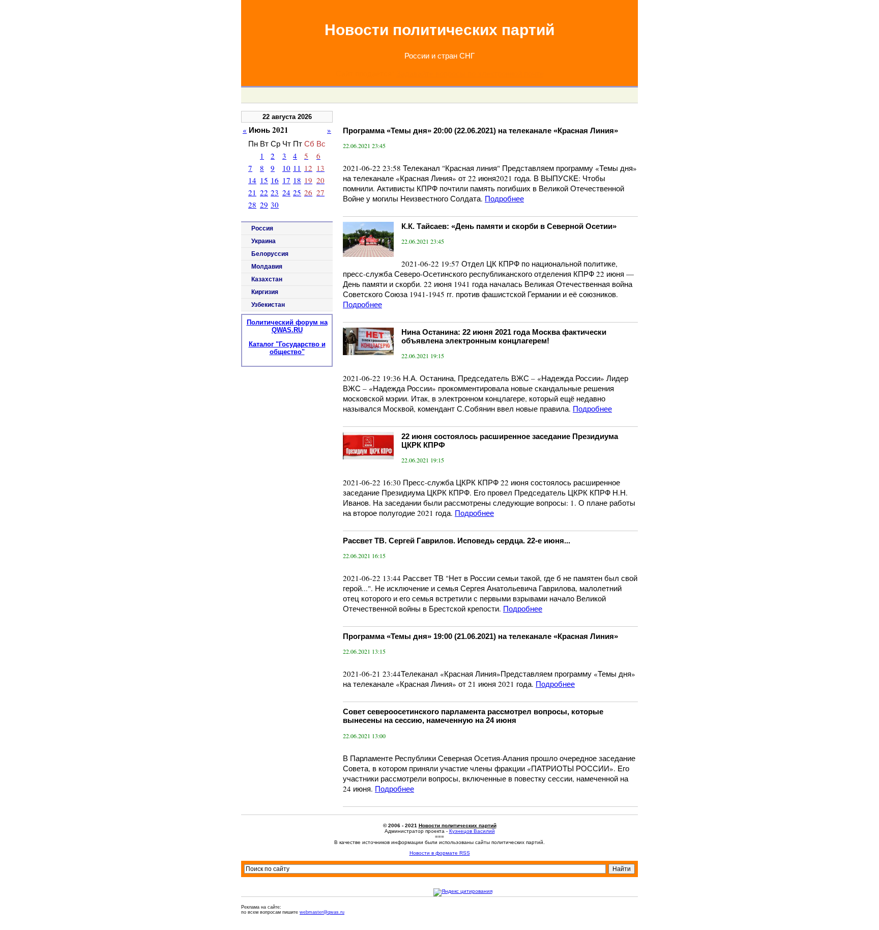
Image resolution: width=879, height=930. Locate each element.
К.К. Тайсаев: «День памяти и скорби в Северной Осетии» (509, 226)
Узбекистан (268, 304)
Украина (263, 241)
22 (264, 192)
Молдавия (266, 266)
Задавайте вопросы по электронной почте (470, 73)
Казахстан (266, 279)
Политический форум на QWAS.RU (287, 326)
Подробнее (504, 198)
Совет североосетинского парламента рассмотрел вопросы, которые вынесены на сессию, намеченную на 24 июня (473, 715)
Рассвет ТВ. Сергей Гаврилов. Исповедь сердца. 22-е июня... (456, 540)
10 (286, 168)
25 (297, 192)
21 (252, 192)
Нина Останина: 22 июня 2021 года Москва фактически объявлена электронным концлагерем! (503, 336)
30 (275, 204)
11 (297, 168)
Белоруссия (269, 253)
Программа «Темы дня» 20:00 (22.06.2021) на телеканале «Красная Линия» (480, 130)
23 (275, 192)
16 (275, 180)
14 (252, 180)
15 (264, 180)
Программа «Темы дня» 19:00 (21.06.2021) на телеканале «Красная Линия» (480, 636)
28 (252, 204)
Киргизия (264, 292)
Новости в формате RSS (439, 853)
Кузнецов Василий (472, 831)
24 (286, 192)
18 (297, 180)
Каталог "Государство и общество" (287, 348)
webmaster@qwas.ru (322, 912)
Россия (262, 228)
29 (264, 204)
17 (286, 180)
